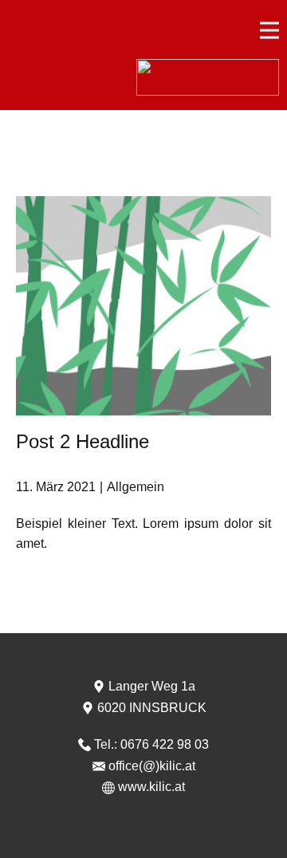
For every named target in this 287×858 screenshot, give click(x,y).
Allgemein (135, 487)
